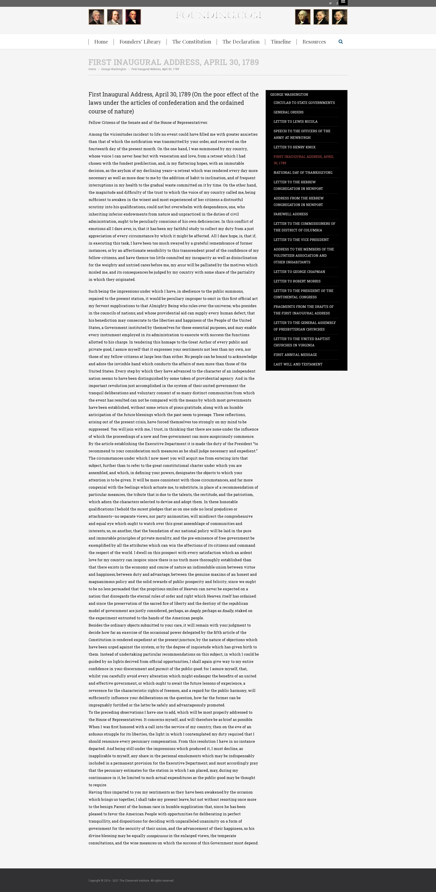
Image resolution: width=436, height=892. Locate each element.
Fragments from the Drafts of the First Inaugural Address (304, 309)
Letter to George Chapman (299, 272)
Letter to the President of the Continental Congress (303, 294)
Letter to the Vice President (301, 240)
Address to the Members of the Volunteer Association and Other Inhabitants (304, 256)
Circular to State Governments (304, 102)
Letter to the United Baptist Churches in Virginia (302, 342)
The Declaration (241, 41)
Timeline (281, 41)
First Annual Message (295, 355)
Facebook (337, 3)
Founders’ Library (140, 41)
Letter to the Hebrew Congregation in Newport (298, 185)
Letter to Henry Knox (295, 147)
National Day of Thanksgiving (303, 172)
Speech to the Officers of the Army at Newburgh (302, 134)
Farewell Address (291, 214)
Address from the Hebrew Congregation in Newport (299, 201)
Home (101, 41)
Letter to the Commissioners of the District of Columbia (304, 226)
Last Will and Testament (298, 364)
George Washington (113, 69)
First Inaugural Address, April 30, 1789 (304, 159)
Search (340, 41)
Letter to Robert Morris (297, 281)
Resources (314, 41)
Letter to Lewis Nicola (296, 121)
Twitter (330, 3)
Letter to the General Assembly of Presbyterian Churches (305, 326)
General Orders (289, 112)
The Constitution (191, 41)
